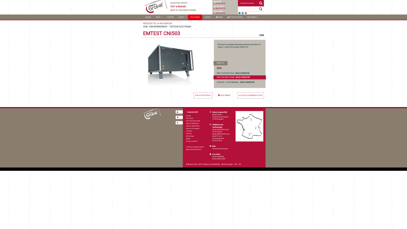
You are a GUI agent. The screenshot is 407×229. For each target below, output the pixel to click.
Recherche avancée (247, 3)
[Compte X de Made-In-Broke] (243, 13)
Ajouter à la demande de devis (251, 95)
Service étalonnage (192, 128)
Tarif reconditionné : (233, 77)
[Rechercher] (261, 9)
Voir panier (225, 95)
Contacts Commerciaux (220, 148)
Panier (220, 17)
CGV (235, 164)
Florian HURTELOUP (218, 159)
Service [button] (181, 17)
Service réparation (192, 123)
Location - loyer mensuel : (235, 82)
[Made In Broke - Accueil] (156, 7)
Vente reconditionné (193, 121)
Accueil (148, 17)
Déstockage (190, 136)
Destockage (195, 17)
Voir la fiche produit (203, 95)
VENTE (219, 68)
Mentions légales (227, 164)
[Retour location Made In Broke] (179, 122)
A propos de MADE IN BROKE (195, 147)
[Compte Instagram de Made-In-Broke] (246, 13)
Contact (207, 17)
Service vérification (193, 126)
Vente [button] (158, 17)
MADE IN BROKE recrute (193, 149)
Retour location (235, 17)
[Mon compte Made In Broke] (179, 112)
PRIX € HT (220, 63)
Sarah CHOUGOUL (218, 156)
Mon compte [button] (252, 17)
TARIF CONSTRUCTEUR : (233, 73)
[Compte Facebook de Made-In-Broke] (239, 13)
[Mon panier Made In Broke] (179, 117)
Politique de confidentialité (211, 164)
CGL (239, 164)
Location (170, 17)
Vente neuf (189, 118)
